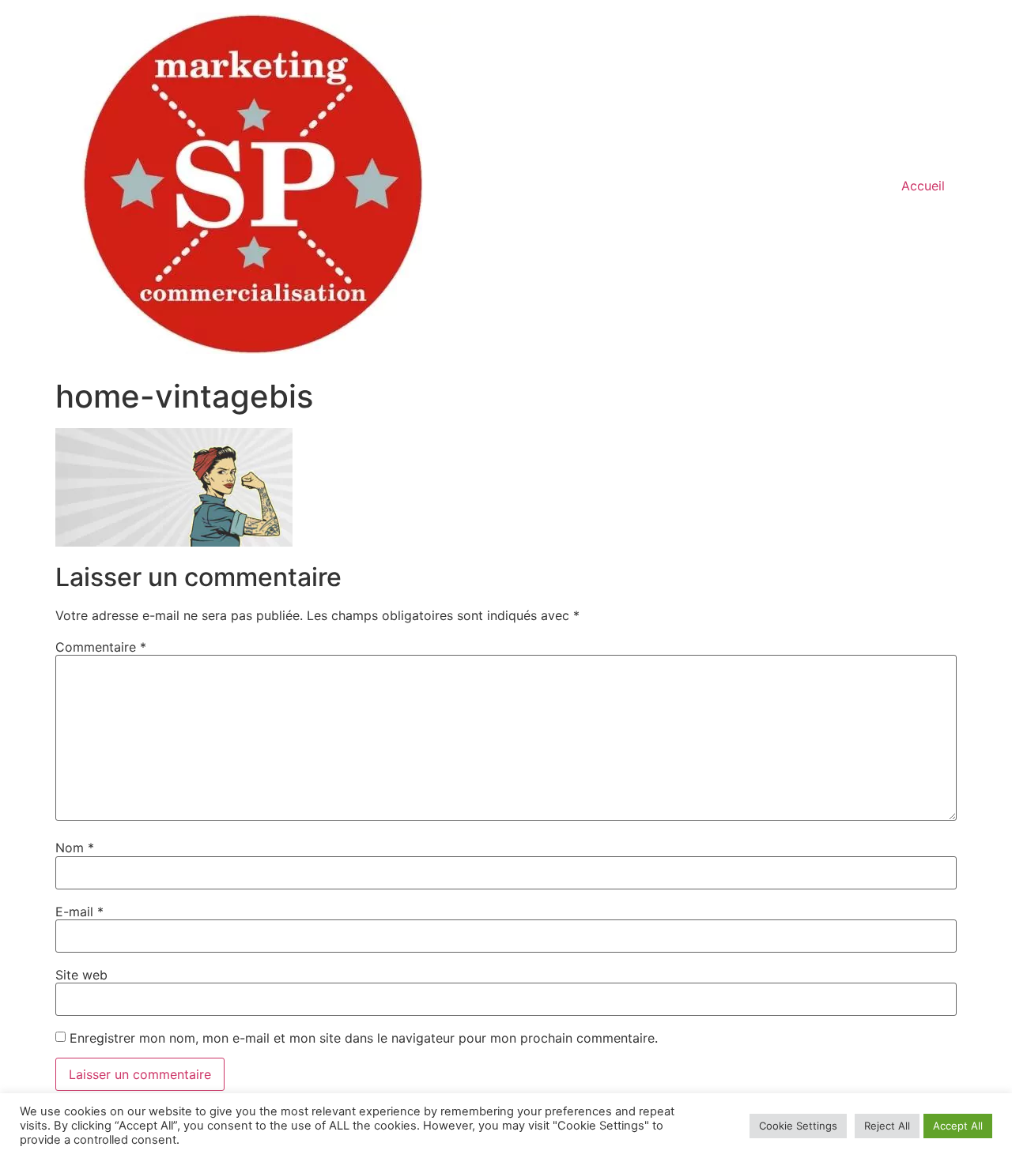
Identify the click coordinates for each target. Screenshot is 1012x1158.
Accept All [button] (958, 1125)
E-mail (79, 911)
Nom (74, 847)
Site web (81, 974)
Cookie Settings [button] (798, 1125)
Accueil (923, 186)
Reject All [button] (887, 1125)
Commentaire (100, 647)
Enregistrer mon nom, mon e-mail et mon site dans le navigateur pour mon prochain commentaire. (364, 1038)
